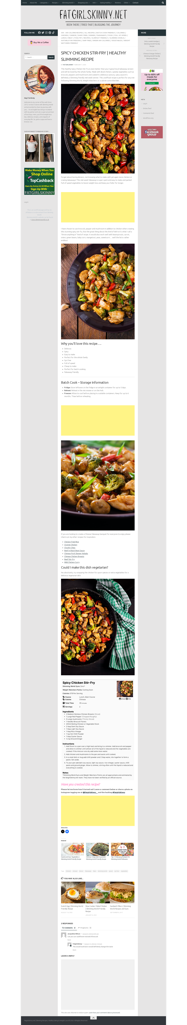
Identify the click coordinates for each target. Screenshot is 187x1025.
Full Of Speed (120, 35)
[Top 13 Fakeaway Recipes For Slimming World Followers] (122, 849)
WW (94, 3)
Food (110, 35)
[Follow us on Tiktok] (53, 32)
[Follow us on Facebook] (39, 32)
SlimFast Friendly (100, 38)
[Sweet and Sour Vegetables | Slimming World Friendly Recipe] (72, 849)
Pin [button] (129, 699)
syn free (117, 871)
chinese (75, 871)
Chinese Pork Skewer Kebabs (76, 553)
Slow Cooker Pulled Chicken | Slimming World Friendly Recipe (96, 908)
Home (25, 3)
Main (94, 871)
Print (123, 699)
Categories (44, 3)
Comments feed (148, 113)
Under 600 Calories (101, 40)
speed (111, 871)
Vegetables (117, 40)
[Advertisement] (98, 207)
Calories (121, 33)
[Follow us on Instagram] (46, 32)
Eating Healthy (105, 3)
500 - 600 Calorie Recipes (72, 33)
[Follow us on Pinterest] (49, 32)
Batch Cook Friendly (105, 33)
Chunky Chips (69, 548)
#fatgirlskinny (119, 792)
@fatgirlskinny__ (90, 792)
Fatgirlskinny (68, 64)
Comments (69, 928)
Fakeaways (101, 35)
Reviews (118, 3)
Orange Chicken (70, 545)
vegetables (124, 871)
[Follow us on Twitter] (43, 32)
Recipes (55, 3)
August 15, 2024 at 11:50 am (93, 944)
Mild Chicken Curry (72, 562)
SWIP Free (87, 40)
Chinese (73, 35)
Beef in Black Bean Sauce (74, 550)
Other (126, 3)
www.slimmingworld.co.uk (40, 220)
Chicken (64, 35)
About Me (33, 3)
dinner (81, 871)
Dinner (92, 35)
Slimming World (67, 3)
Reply (69, 939)
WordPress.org (148, 118)
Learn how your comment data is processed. (104, 1013)
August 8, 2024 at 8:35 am (91, 934)
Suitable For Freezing (71, 40)
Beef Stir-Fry (69, 559)
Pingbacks (85, 928)
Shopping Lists (83, 3)
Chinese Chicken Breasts (74, 556)
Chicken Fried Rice (71, 542)
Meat (70, 38)
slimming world (102, 871)
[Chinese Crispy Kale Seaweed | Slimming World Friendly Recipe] (97, 849)
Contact (135, 3)
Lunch (63, 38)
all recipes (90, 33)
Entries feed (147, 108)
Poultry (78, 38)
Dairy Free (82, 35)
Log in (26, 202)
